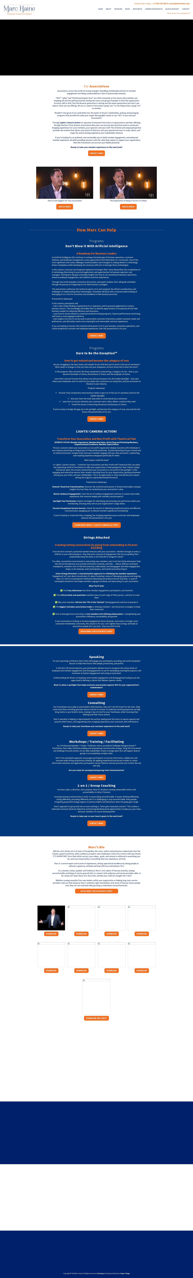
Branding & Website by (117, 1273)
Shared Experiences (154, 9)
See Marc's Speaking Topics (144, 1219)
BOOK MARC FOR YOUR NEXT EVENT (96, 631)
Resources (137, 9)
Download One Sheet (96, 1018)
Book (127, 9)
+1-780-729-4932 (160, 3)
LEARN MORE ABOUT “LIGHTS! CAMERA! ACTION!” (96, 525)
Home (100, 9)
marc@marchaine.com (111, 1255)
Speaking (118, 9)
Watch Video (65, 206)
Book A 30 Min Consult (48, 1219)
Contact (186, 9)
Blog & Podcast (172, 9)
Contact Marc (97, 153)
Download (51, 933)
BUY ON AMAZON (102, 1085)
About (108, 9)
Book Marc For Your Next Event (96, 891)
